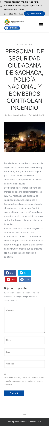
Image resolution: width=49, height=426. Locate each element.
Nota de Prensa (25, 44)
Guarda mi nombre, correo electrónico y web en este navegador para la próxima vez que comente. (24, 381)
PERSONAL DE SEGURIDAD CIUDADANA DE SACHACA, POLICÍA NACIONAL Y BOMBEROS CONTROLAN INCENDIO (24, 79)
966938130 (36, 14)
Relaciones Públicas (17, 115)
